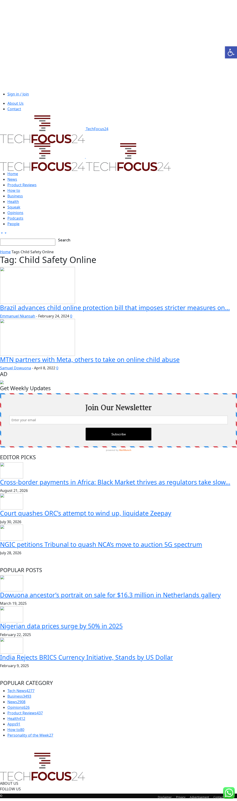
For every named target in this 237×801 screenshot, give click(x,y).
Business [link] (15, 196)
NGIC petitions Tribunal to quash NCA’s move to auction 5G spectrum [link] (101, 544)
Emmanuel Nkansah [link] (17, 316)
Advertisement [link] (199, 797)
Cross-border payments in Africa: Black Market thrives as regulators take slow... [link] (115, 482)
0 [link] (71, 316)
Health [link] (13, 201)
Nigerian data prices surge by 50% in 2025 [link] (61, 626)
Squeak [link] (13, 207)
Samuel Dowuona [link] (15, 367)
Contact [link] (14, 108)
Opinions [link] (15, 212)
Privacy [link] (180, 797)
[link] (231, 52)
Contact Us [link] (220, 797)
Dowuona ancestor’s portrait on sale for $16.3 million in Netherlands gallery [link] (110, 595)
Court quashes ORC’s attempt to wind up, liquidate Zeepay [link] (85, 513)
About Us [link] (15, 103)
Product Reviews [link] (22, 184)
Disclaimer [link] (165, 797)
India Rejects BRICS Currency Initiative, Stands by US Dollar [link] (86, 657)
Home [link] (12, 173)
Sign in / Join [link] (18, 94)
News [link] (12, 179)
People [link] (13, 223)
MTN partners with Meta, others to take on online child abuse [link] (90, 359)
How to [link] (13, 190)
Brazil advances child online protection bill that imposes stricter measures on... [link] (115, 307)
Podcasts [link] (15, 218)
